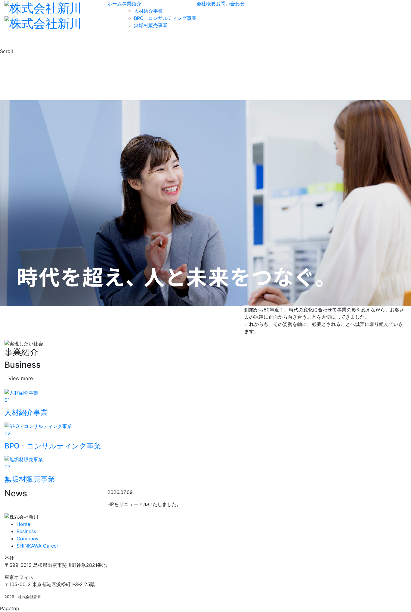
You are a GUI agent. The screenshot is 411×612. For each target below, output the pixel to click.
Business (26, 531)
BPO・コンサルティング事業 (165, 18)
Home (23, 524)
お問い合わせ (230, 4)
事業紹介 (131, 4)
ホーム (114, 4)
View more (20, 378)
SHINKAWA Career (37, 546)
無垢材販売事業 (151, 25)
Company (28, 539)
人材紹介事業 (148, 11)
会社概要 (206, 4)
